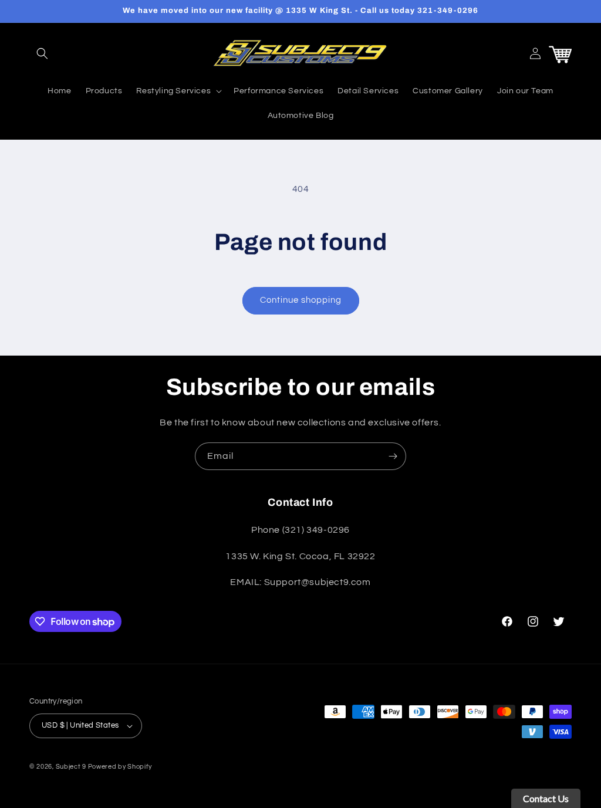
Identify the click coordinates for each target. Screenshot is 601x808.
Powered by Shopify (120, 766)
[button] (42, 53)
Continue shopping (301, 300)
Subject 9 (72, 766)
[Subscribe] (393, 456)
